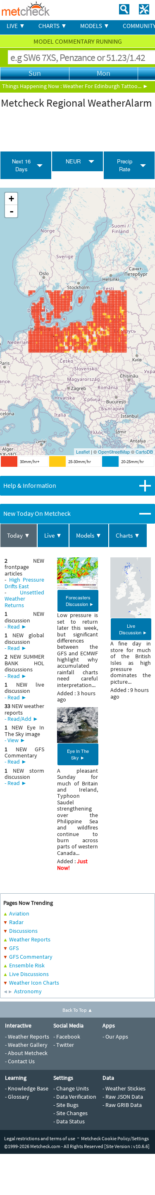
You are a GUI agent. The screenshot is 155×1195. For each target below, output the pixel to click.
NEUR (73, 161)
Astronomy (28, 991)
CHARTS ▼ (52, 26)
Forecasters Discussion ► (80, 600)
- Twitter (63, 1044)
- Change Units (71, 1088)
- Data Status (69, 1121)
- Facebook (66, 1036)
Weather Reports (29, 939)
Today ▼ (18, 535)
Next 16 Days (21, 165)
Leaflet (83, 451)
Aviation (19, 913)
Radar (16, 922)
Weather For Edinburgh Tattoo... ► (105, 86)
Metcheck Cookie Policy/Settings (115, 1138)
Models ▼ (89, 535)
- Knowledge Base (26, 1088)
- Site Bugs (66, 1105)
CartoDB (144, 451)
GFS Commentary (30, 956)
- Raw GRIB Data (122, 1105)
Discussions (23, 930)
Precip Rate (124, 165)
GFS (14, 948)
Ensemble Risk (27, 965)
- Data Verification (74, 1096)
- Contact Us (20, 1061)
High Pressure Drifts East (24, 582)
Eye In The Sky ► (78, 754)
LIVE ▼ (16, 26)
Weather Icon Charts (34, 982)
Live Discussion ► (133, 629)
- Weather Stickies (124, 1088)
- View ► (15, 740)
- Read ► (16, 626)
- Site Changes (70, 1113)
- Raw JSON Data (123, 1096)
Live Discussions (29, 974)
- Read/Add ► (21, 718)
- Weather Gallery (26, 1044)
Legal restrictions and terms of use (39, 1138)
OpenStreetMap (114, 451)
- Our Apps (115, 1036)
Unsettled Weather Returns (24, 599)
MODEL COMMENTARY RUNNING (77, 41)
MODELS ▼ (95, 26)
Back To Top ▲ (77, 1010)
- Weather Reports (27, 1036)
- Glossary (17, 1096)
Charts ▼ (128, 535)
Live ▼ (53, 535)
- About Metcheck (26, 1053)
